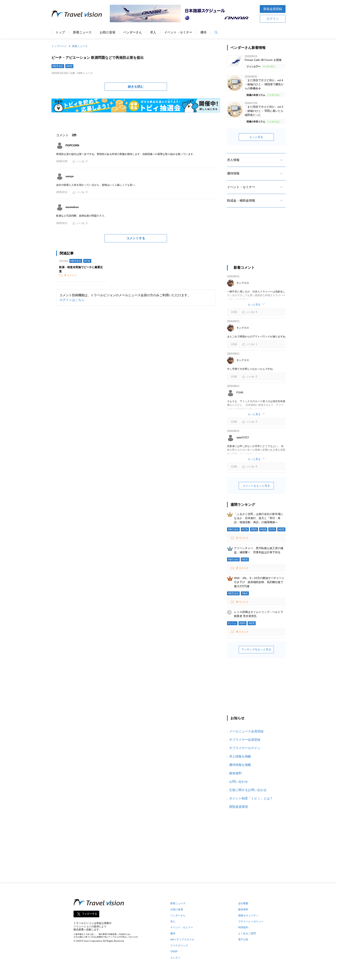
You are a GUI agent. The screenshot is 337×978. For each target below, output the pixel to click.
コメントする (135, 238)
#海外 (245, 593)
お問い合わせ (238, 781)
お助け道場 (107, 32)
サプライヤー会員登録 (244, 739)
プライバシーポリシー (250, 921)
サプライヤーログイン (244, 748)
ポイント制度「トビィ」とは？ (251, 798)
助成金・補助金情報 (241, 200)
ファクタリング (179, 945)
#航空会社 (57, 66)
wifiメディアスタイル (182, 939)
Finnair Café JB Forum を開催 (263, 59)
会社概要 (243, 903)
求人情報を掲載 (240, 756)
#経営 (69, 66)
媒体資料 (235, 773)
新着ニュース (82, 32)
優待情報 (233, 173)
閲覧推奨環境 (238, 806)
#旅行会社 (233, 529)
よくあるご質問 (247, 933)
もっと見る (256, 137)
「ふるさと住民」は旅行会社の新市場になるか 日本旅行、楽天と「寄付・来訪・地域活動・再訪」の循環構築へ (258, 518)
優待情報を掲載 (240, 764)
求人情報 (233, 160)
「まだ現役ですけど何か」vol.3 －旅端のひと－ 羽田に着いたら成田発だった (264, 110)
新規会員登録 (272, 9)
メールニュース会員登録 (246, 731)
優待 (203, 32)
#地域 (263, 529)
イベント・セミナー (178, 32)
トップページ (59, 46)
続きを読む (136, 86)
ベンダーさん (132, 32)
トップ (60, 32)
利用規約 (243, 927)
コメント (71, 275)
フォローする (89, 913)
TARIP (174, 951)
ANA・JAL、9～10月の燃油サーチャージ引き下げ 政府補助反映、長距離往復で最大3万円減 (259, 582)
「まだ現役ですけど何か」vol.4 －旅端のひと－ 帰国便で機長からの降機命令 (264, 84)
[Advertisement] (256, 239)
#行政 (87, 261)
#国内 (254, 529)
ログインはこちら (71, 299)
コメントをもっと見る (256, 485)
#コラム (232, 623)
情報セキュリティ (248, 915)
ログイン (272, 18)
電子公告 (243, 939)
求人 (153, 32)
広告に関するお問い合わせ (248, 790)
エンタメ (175, 957)
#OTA (272, 529)
